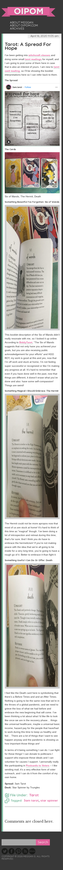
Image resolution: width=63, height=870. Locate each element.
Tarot (34, 795)
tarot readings (33, 59)
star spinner (49, 800)
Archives (17, 28)
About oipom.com (24, 25)
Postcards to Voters (37, 765)
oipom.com (28, 12)
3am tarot (31, 800)
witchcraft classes (39, 55)
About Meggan (21, 22)
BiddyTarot (25, 342)
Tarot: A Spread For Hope (28, 46)
